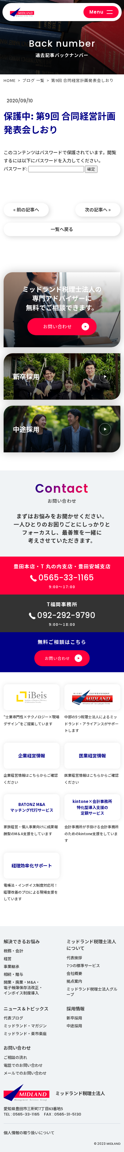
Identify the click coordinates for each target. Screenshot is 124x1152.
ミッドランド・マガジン (25, 1026)
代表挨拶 (74, 957)
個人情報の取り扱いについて (29, 1132)
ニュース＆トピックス (26, 1008)
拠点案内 (74, 981)
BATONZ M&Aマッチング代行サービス (31, 807)
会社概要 (74, 973)
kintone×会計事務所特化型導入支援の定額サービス (92, 807)
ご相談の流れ (15, 1057)
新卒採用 (74, 1018)
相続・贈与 (13, 974)
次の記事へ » (98, 209)
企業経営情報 (31, 755)
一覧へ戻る (62, 229)
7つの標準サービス (83, 965)
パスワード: (16, 168)
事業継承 (11, 966)
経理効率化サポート (31, 865)
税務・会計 (13, 951)
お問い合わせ (17, 1047)
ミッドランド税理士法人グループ (92, 991)
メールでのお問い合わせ (25, 1073)
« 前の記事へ (26, 209)
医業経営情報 (92, 755)
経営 (7, 958)
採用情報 (76, 1008)
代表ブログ (13, 1018)
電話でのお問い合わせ (23, 1065)
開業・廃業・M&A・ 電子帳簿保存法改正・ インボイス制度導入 (23, 987)
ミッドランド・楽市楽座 (25, 1033)
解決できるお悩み (22, 941)
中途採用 (74, 1026)
